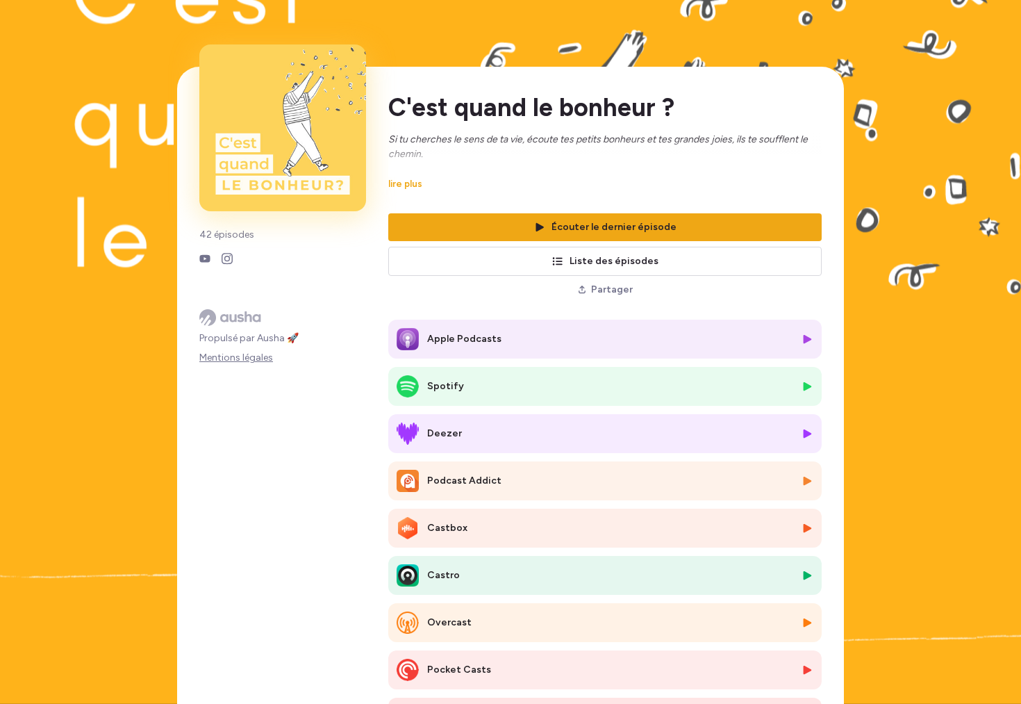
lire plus (405, 183)
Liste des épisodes (614, 261)
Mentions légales (236, 357)
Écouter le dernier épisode (613, 227)
